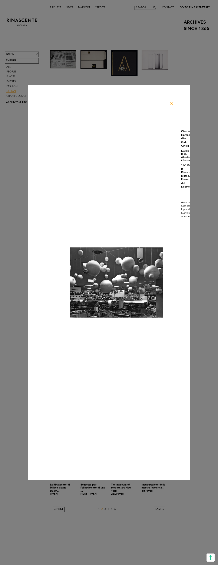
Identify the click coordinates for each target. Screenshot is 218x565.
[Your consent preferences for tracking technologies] (211, 557)
